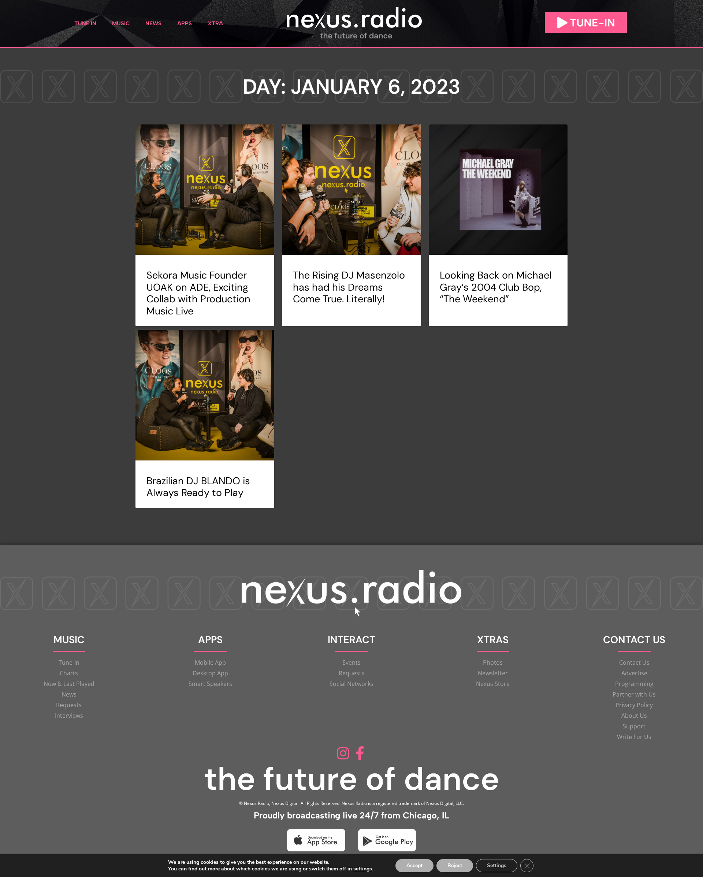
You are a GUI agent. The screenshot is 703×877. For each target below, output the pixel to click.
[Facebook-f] (360, 753)
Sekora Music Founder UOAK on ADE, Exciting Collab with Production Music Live (198, 293)
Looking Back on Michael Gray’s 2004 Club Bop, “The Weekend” (495, 287)
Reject (454, 865)
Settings (496, 865)
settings (362, 869)
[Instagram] (343, 753)
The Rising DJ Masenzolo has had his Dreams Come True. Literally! (349, 287)
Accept (414, 865)
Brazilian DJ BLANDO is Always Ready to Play (198, 486)
